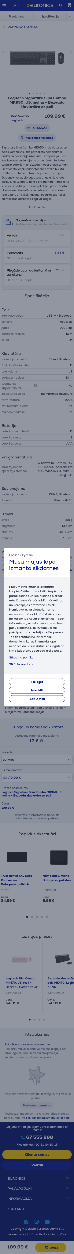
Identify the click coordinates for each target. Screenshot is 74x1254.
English (14, 555)
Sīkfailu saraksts (21, 664)
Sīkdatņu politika (21, 657)
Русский (27, 555)
